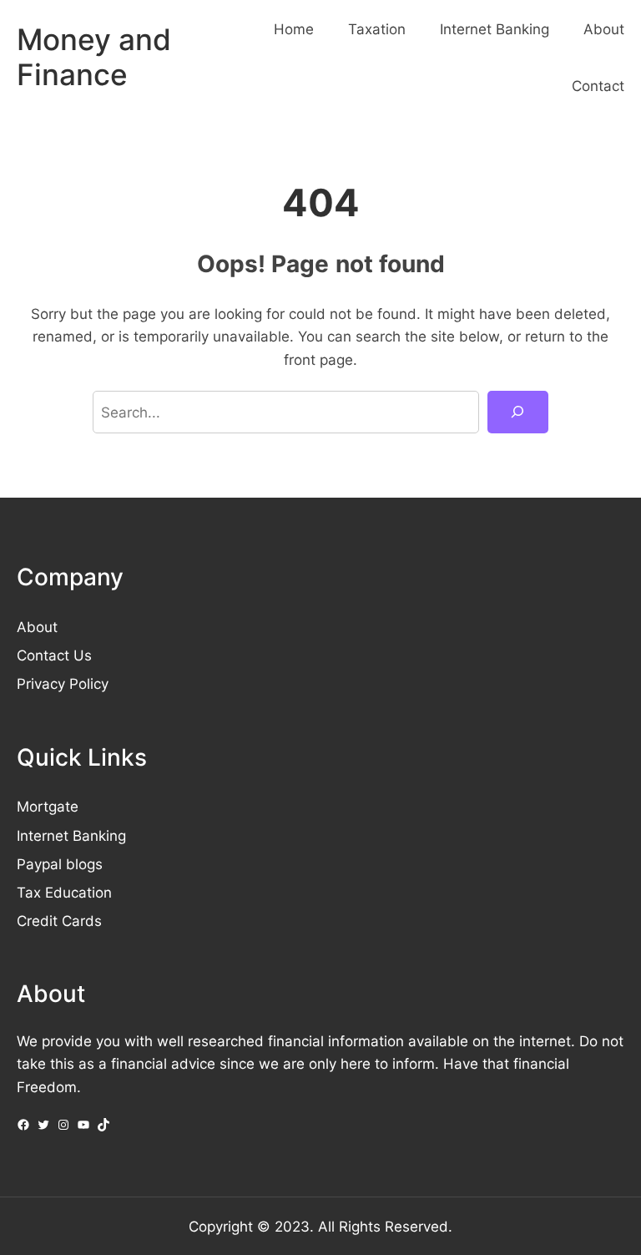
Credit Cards (59, 920)
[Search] (517, 412)
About (37, 626)
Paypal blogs (60, 864)
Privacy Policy (63, 683)
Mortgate (47, 806)
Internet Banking (71, 835)
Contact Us (54, 655)
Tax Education (64, 892)
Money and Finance (94, 57)
